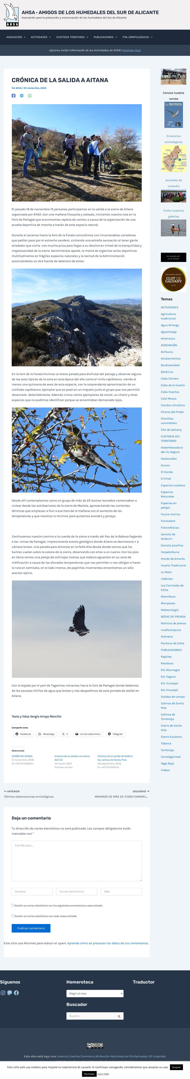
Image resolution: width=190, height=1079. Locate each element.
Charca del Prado (172, 412)
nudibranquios (171, 630)
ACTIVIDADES (169, 307)
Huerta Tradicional (173, 565)
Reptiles (166, 656)
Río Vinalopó (169, 683)
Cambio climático (173, 405)
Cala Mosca (168, 398)
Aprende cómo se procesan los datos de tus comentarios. (108, 943)
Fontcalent (168, 521)
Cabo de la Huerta (173, 385)
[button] (23, 37)
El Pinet (166, 478)
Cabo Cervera (170, 378)
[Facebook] (13, 95)
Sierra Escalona (171, 736)
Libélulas (167, 578)
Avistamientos (171, 358)
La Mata (166, 572)
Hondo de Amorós (173, 558)
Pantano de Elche (172, 643)
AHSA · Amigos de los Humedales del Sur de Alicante (90, 12)
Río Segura (168, 676)
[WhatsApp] (30, 95)
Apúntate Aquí (131, 50)
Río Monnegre (170, 670)
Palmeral (167, 636)
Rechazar (89, 1074)
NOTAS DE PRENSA (173, 616)
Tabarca (166, 743)
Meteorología (170, 610)
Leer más (103, 1073)
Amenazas (168, 338)
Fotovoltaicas (170, 527)
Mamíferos (168, 596)
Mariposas (168, 603)
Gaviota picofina (172, 545)
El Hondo (167, 472)
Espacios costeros (173, 485)
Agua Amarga (170, 325)
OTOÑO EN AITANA (22, 756)
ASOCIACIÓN (169, 345)
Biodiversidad (170, 365)
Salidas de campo (173, 696)
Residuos (167, 663)
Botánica (167, 372)
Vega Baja (167, 763)
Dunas (165, 465)
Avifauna (167, 352)
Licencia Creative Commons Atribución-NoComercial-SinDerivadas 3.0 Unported (111, 1056)
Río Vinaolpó (169, 690)
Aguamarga (169, 332)
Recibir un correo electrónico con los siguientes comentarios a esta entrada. (59, 905)
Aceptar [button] (176, 1067)
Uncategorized (170, 756)
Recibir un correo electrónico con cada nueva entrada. (46, 916)
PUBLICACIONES (171, 650)
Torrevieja (167, 750)
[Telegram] (22, 95)
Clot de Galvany (171, 429)
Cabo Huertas (170, 392)
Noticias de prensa (173, 623)
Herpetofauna (170, 552)
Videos (165, 770)
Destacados (169, 458)
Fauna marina (170, 514)
